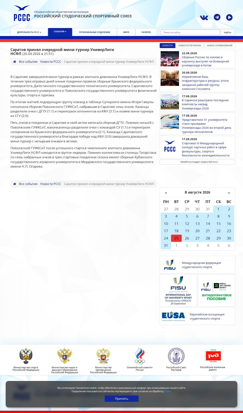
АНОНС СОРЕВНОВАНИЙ (219, 45)
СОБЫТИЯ (59, 31)
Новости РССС (50, 62)
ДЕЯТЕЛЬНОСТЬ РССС (28, 32)
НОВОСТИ (167, 45)
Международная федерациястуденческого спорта (201, 265)
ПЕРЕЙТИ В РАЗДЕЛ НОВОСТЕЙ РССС (199, 162)
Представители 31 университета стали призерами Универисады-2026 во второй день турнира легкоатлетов (206, 126)
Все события (28, 62)
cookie (167, 391)
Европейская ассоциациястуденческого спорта (207, 316)
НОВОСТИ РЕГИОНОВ (190, 45)
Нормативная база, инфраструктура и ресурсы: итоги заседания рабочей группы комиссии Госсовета (205, 83)
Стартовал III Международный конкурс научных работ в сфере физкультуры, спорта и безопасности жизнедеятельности (206, 149)
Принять (121, 398)
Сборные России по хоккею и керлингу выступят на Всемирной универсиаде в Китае (205, 61)
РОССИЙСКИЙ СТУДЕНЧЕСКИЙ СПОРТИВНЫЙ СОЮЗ (83, 16)
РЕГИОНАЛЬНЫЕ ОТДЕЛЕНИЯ (94, 32)
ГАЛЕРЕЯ (146, 32)
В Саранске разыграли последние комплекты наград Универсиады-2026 (205, 104)
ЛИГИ (126, 32)
